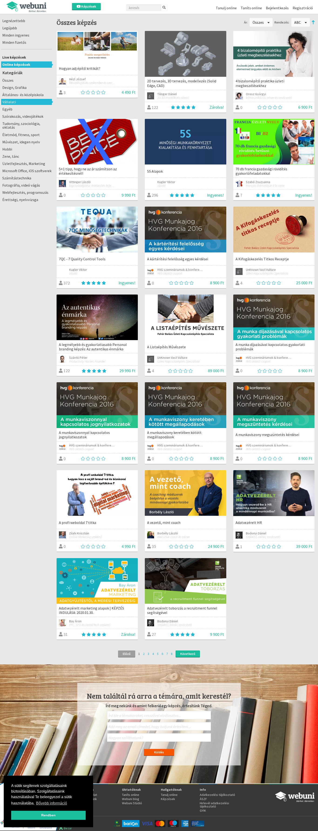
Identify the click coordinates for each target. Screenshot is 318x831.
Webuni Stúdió (132, 803)
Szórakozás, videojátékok (22, 116)
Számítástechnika (16, 178)
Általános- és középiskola (23, 94)
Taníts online (251, 8)
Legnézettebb (13, 20)
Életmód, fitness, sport (21, 134)
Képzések (88, 6)
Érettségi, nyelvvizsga (20, 199)
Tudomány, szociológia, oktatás (21, 125)
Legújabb (9, 28)
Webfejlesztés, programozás (25, 192)
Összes (8, 80)
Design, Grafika (14, 87)
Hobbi (7, 149)
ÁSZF (203, 799)
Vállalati (9, 102)
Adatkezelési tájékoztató (217, 795)
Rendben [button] (48, 815)
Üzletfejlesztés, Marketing (23, 163)
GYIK (203, 810)
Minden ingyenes (15, 35)
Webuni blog (130, 799)
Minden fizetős (14, 42)
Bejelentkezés (277, 8)
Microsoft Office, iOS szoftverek (26, 170)
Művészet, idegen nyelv (21, 142)
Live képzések (14, 57)
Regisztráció (303, 8)
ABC (297, 22)
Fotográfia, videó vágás (21, 185)
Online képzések (16, 64)
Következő (187, 654)
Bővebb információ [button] (51, 803)
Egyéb (7, 109)
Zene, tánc (10, 156)
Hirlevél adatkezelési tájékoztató (214, 804)
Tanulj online (226, 8)
